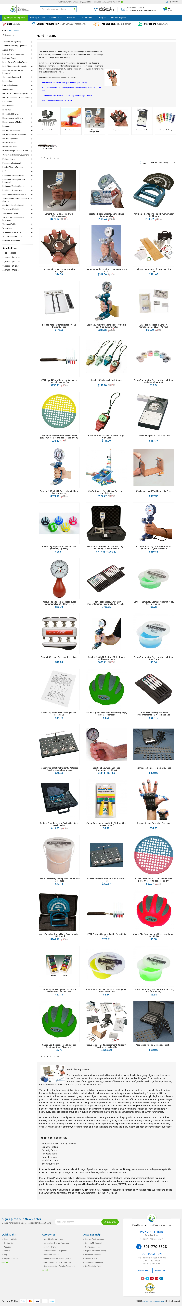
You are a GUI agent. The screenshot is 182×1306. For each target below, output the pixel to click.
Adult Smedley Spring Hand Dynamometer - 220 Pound (154, 215)
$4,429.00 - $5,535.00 (11, 270)
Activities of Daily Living (11, 42)
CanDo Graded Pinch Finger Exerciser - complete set (106, 492)
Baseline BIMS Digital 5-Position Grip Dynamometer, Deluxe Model (153, 547)
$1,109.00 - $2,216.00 (11, 257)
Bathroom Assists (9, 58)
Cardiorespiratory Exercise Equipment (59, 1266)
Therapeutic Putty (166, 130)
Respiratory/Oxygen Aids (12, 190)
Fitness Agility (7, 89)
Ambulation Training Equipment (14, 46)
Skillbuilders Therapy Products (14, 194)
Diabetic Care (7, 81)
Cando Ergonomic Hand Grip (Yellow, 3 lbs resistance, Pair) (106, 824)
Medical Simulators (9, 147)
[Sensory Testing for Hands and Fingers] (47, 141)
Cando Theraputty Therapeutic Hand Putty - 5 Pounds (59, 880)
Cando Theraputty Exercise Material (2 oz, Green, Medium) (154, 990)
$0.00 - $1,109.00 (9, 253)
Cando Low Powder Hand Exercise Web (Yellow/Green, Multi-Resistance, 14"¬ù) (59, 437)
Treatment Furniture (10, 213)
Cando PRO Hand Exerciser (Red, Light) (59, 657)
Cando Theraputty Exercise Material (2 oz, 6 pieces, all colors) (154, 381)
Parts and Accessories (11, 241)
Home (4, 30)
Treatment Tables (9, 224)
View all (4, 1262)
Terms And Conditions (94, 1262)
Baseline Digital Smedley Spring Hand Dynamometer (106, 215)
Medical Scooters (9, 143)
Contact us (55, 18)
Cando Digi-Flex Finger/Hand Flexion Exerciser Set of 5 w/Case (59, 990)
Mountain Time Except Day (151, 1239)
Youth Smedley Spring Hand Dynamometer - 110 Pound (59, 935)
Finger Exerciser (118, 130)
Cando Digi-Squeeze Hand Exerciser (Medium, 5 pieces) (59, 547)
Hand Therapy (14, 30)
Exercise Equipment (10, 85)
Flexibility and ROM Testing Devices (16, 98)
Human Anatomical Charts (12, 118)
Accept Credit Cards (150, 1292)
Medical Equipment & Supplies (14, 134)
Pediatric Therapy (9, 159)
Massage (6, 126)
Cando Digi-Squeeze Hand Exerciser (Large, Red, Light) (153, 935)
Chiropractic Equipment (11, 77)
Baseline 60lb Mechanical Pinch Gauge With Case (106, 437)
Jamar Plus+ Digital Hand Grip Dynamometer (59, 215)
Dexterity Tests (47, 130)
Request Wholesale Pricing (95, 1251)
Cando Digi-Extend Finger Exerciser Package (59, 270)
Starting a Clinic (37, 18)
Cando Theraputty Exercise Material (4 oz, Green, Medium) (154, 603)
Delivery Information (93, 1255)
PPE (4, 171)
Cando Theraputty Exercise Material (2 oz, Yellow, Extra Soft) (106, 990)
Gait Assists (7, 102)
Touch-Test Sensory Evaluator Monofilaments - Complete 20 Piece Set (106, 603)
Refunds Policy (91, 1258)
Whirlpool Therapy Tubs (11, 232)
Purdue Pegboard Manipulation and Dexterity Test (59, 326)
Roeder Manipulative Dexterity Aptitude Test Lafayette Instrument (59, 769)
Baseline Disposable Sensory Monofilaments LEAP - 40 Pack (153, 326)
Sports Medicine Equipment (13, 205)
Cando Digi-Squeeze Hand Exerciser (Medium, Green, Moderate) (59, 1046)
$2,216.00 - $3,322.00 (11, 262)
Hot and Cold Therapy (11, 114)
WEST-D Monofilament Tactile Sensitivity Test (106, 935)
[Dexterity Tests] (47, 118)
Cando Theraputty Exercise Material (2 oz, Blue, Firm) (154, 658)
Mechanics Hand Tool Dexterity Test (153, 491)
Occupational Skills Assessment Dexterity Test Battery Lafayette (106, 1046)
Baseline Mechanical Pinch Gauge (106, 380)
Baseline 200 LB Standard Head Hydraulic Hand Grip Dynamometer (106, 326)
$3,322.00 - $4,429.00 (11, 266)
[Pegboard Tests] (142, 118)
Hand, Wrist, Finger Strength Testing (94, 131)
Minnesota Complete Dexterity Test (154, 768)
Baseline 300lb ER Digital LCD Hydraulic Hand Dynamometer (106, 658)
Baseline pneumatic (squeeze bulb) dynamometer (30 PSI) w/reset (59, 603)
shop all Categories (16, 18)
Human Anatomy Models (12, 122)
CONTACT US (160, 1270)
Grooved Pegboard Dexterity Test (154, 436)
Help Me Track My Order (94, 1239)
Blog (101, 18)
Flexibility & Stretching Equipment (15, 93)
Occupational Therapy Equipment (15, 155)
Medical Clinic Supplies (11, 130)
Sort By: (154, 163)
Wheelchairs (7, 228)
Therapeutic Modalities (11, 209)
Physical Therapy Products (12, 167)
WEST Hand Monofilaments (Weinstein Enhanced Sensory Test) (59, 381)
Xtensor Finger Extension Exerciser (153, 823)
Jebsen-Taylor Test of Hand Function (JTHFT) (153, 270)
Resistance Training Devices (13, 175)
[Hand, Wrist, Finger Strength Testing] (94, 118)
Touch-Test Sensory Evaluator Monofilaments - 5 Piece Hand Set (153, 714)
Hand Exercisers (71, 130)
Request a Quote (118, 18)
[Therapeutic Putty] (166, 118)
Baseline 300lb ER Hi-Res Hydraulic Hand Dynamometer (59, 492)
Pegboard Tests (142, 130)
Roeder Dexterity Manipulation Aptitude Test (106, 880)
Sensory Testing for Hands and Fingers (47, 147)
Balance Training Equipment (13, 54)
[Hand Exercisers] (71, 118)
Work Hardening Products (12, 236)
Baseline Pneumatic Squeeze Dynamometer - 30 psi (106, 769)
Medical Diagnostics (10, 138)
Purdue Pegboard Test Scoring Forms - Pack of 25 (59, 714)
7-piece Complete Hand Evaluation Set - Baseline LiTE (59, 824)
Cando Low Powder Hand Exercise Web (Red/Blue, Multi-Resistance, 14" (153, 880)
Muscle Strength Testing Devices (15, 151)
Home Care (6, 110)
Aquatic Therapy (8, 50)
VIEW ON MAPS (143, 1270)
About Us (71, 18)
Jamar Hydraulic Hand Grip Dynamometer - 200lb (106, 270)
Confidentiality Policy (93, 1266)
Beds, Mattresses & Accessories (14, 66)
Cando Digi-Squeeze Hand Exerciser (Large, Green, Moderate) (106, 714)
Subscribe (111, 1222)
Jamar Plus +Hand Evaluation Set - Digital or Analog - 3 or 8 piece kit (106, 547)
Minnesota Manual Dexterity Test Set (153, 1045)
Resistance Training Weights (13, 186)
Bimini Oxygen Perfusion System (15, 62)
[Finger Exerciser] (118, 118)
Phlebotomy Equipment (11, 163)
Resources (87, 18)
